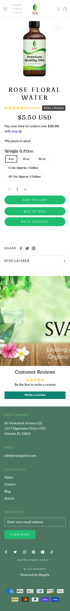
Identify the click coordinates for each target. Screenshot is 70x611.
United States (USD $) (17, 9)
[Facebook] (21, 248)
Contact (9, 484)
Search (9, 498)
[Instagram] (24, 551)
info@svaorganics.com (20, 456)
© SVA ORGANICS (35, 569)
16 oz (26, 159)
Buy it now (35, 211)
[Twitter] (27, 248)
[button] (14, 108)
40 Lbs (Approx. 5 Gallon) (24, 176)
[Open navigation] (5, 8)
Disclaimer (17, 261)
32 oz (42, 159)
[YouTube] (42, 551)
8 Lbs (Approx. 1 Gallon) (23, 168)
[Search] (58, 8)
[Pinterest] (33, 248)
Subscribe (20, 534)
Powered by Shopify (35, 575)
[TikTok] (51, 551)
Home (8, 477)
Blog (7, 491)
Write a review (35, 395)
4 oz (11, 159)
